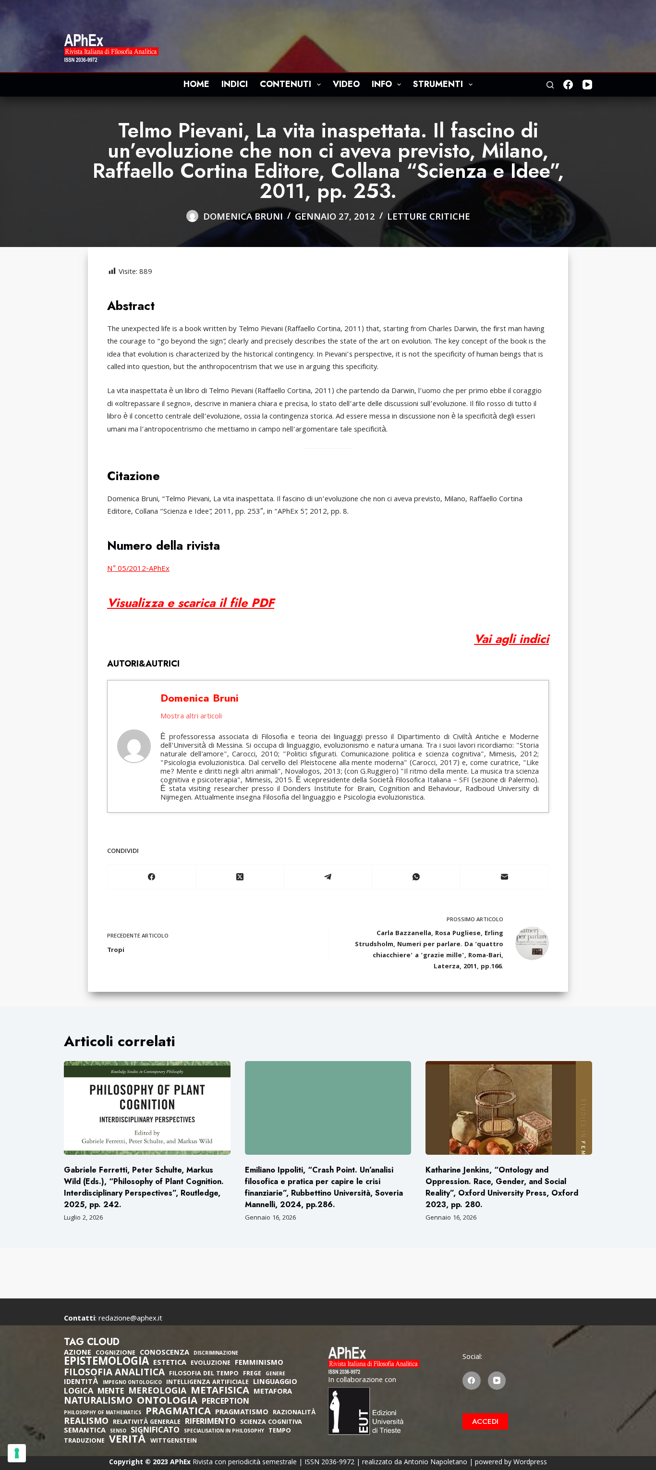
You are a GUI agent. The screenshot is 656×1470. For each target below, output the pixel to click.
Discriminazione (216, 1354)
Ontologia (167, 1401)
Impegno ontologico (132, 1383)
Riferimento (210, 1422)
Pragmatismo (241, 1413)
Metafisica (220, 1391)
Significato (155, 1431)
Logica (78, 1392)
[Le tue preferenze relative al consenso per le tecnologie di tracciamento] (17, 1453)
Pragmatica (178, 1412)
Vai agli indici (511, 638)
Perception (225, 1402)
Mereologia (157, 1391)
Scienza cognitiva (271, 1423)
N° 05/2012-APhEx (138, 569)
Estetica (169, 1363)
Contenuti (285, 84)
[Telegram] (328, 877)
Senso (118, 1431)
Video (346, 84)
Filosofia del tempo (204, 1374)
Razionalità (294, 1413)
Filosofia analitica (114, 1373)
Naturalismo (98, 1402)
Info (382, 84)
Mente (110, 1392)
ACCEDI (485, 1421)
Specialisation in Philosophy (224, 1431)
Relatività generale (147, 1423)
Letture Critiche (428, 217)
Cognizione (115, 1353)
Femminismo (259, 1363)
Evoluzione (211, 1363)
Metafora (273, 1392)
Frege (252, 1374)
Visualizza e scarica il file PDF (190, 602)
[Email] (505, 877)
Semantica (85, 1431)
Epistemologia (106, 1363)
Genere (275, 1374)
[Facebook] (568, 84)
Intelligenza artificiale (207, 1383)
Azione (77, 1353)
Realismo (86, 1422)
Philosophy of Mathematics (102, 1413)
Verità (127, 1440)
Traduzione (84, 1441)
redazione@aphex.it (130, 1319)
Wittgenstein (173, 1441)
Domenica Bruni (199, 697)
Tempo (279, 1431)
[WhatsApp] (416, 877)
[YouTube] (587, 84)
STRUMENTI (438, 84)
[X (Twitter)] (240, 877)
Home (196, 84)
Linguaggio (275, 1382)
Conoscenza (164, 1353)
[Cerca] (550, 84)
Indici (234, 84)
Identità (81, 1382)
